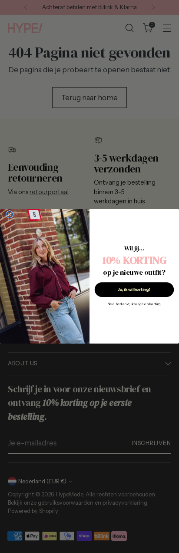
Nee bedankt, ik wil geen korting (134, 304)
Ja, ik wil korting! (134, 289)
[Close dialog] (10, 214)
